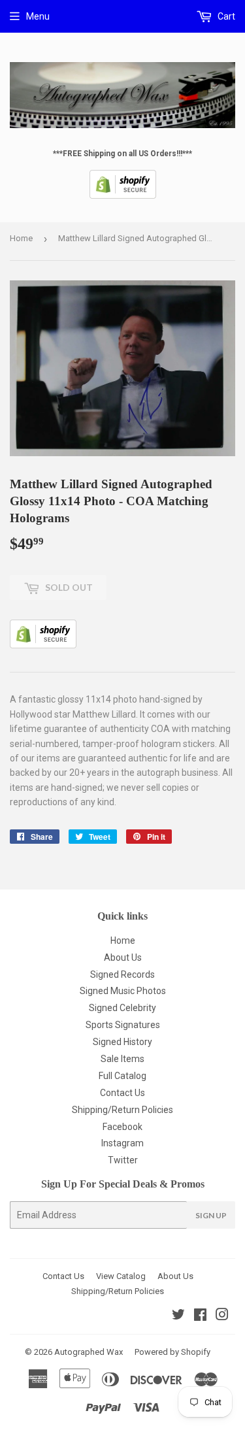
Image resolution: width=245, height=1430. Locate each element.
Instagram (122, 1143)
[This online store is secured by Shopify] (123, 196)
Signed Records (122, 974)
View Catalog (121, 1276)
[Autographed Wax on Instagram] (222, 1316)
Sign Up (211, 1215)
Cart (225, 16)
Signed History (122, 1042)
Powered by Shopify (172, 1352)
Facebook (122, 1127)
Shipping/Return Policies (122, 1110)
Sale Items (122, 1059)
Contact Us (122, 1093)
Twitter (123, 1160)
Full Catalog (122, 1076)
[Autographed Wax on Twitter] (178, 1316)
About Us (123, 957)
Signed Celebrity (122, 1008)
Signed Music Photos (123, 991)
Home (21, 238)
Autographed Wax (88, 1352)
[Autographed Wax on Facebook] (200, 1316)
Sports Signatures (123, 1025)
